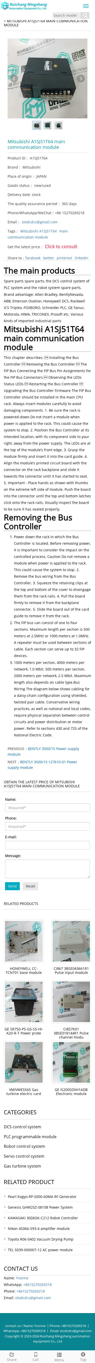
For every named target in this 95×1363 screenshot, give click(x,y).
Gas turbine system (22, 1166)
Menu (59, 1359)
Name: (10, 799)
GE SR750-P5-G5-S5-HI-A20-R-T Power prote (24, 1031)
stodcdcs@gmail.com (40, 222)
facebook (33, 258)
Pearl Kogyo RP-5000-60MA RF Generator (42, 1196)
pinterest (64, 258)
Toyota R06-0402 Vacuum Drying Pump (40, 1239)
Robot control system (24, 1146)
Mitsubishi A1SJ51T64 (38, 231)
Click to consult (61, 246)
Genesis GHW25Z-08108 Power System (40, 1207)
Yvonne (22, 1278)
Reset (30, 886)
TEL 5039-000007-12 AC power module (40, 1249)
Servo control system (24, 1156)
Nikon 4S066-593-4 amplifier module (39, 1228)
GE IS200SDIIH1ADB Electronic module (71, 1091)
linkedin (81, 258)
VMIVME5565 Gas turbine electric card (23, 1091)
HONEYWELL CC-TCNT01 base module (24, 970)
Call (35, 1359)
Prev (14, 79)
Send (12, 886)
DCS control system (22, 1127)
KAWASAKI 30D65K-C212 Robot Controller (43, 1217)
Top (83, 1359)
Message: (13, 855)
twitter (48, 258)
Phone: (11, 818)
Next (81, 79)
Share (12, 1359)
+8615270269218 (37, 1284)
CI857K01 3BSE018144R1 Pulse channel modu (71, 1033)
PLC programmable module (30, 1136)
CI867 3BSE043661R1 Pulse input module (71, 970)
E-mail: (11, 836)
